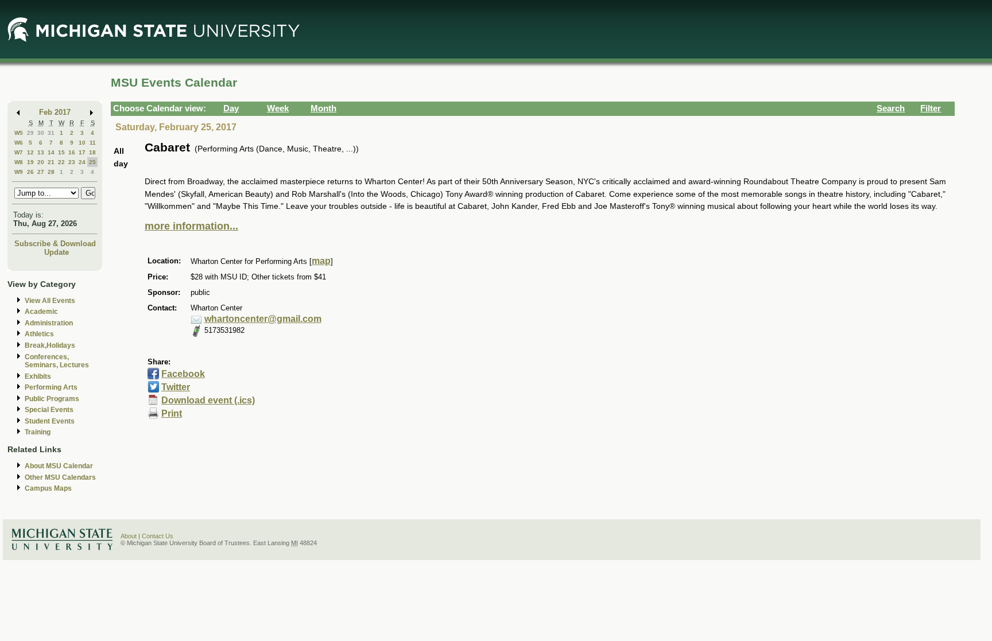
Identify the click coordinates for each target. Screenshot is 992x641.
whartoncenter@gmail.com (262, 319)
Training (38, 432)
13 (40, 152)
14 (51, 152)
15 (61, 152)
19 (30, 162)
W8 (18, 162)
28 (51, 172)
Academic (41, 312)
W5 (18, 133)
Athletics (39, 334)
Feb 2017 (55, 112)
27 (40, 172)
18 (92, 152)
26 (30, 172)
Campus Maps (48, 488)
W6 (18, 142)
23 (71, 162)
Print (171, 413)
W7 (18, 152)
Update (56, 252)
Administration (49, 323)
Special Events (49, 410)
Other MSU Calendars (60, 477)
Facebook (183, 374)
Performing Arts (51, 387)
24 (82, 162)
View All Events (50, 301)
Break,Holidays (50, 345)
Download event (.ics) (208, 400)
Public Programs (52, 399)
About (129, 536)
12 (30, 152)
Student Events (50, 421)
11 (93, 142)
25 (92, 162)
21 (51, 162)
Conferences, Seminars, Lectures (57, 361)
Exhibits (38, 376)
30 (40, 133)
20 (40, 162)
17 (82, 152)
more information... (191, 226)
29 (30, 133)
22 (61, 162)
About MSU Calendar (59, 466)
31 (51, 133)
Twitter (175, 387)
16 (71, 152)
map (321, 261)
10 (82, 142)
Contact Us (157, 536)
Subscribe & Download (55, 243)
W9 (18, 172)
